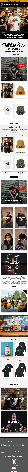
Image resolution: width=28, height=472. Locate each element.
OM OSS (14, 286)
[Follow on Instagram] (14, 470)
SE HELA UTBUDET (14, 123)
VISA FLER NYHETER (14, 384)
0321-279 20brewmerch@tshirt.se (14, 468)
